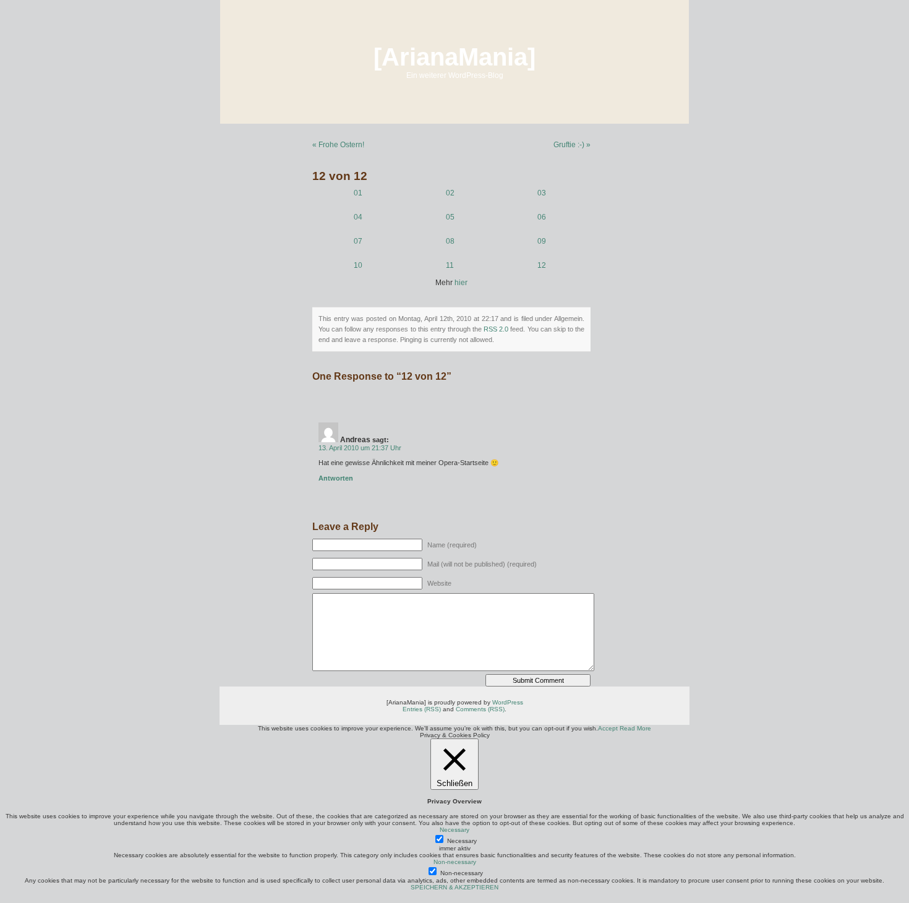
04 (358, 217)
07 (358, 241)
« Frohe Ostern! (338, 144)
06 (541, 217)
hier (460, 282)
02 (450, 193)
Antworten (335, 478)
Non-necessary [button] (454, 861)
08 (450, 241)
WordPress (507, 702)
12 (541, 265)
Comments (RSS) (480, 709)
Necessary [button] (454, 829)
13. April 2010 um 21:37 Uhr (359, 448)
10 (358, 265)
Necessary (462, 840)
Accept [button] (608, 728)
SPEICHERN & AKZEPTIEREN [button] (454, 887)
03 (541, 193)
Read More (635, 728)
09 (541, 241)
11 (450, 265)
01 (358, 193)
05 (450, 217)
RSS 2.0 (496, 329)
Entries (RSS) (422, 709)
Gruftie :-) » (572, 144)
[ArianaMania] (454, 57)
